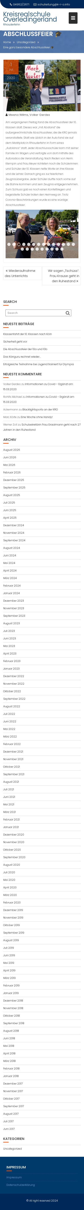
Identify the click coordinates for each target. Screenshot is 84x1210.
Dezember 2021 (13, 751)
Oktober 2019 (11, 925)
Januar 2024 (11, 593)
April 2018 (9, 1053)
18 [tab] (37, 249)
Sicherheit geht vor (15, 341)
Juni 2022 (9, 721)
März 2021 (9, 812)
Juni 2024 (9, 555)
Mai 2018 (8, 1046)
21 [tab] (53, 249)
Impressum (14, 1177)
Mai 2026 (9, 465)
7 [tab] (38, 244)
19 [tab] (42, 249)
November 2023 (13, 608)
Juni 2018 (9, 1038)
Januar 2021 (11, 827)
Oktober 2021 (11, 767)
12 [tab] (64, 244)
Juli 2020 (9, 872)
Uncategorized (12, 1149)
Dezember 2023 (13, 601)
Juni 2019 (9, 955)
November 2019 (13, 917)
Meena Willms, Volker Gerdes (29, 115)
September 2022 (14, 699)
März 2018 (9, 1061)
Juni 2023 (9, 638)
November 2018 (13, 1008)
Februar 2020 (12, 902)
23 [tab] (62, 249)
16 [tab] (27, 249)
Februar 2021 (11, 819)
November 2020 (13, 842)
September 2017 (13, 1106)
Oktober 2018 (11, 1015)
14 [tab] (74, 244)
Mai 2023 (9, 646)
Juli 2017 (8, 1121)
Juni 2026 (9, 457)
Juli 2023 (9, 631)
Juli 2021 (8, 789)
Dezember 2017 (13, 1083)
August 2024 (11, 548)
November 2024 (13, 533)
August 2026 (11, 450)
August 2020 (11, 865)
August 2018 (11, 1031)
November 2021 (13, 759)
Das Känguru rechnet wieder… (22, 356)
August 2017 (11, 1114)
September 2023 (14, 616)
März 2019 (9, 978)
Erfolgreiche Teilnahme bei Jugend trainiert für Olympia (38, 364)
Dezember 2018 (13, 1000)
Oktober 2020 (12, 850)
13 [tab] (69, 244)
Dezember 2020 (13, 834)
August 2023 (11, 623)
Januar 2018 (11, 1076)
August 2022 (11, 706)
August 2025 (11, 495)
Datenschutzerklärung (20, 1185)
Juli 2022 (9, 714)
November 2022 (13, 684)
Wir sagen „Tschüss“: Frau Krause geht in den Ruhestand (63, 276)
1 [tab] (9, 244)
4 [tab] (23, 244)
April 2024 (10, 570)
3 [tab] (18, 244)
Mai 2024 (9, 563)
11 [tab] (59, 244)
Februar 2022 (12, 744)
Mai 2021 (8, 804)
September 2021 (13, 774)
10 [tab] (54, 244)
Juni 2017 (9, 1129)
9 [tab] (48, 244)
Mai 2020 (9, 880)
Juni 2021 (9, 797)
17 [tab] (32, 249)
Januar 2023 (11, 668)
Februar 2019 (11, 985)
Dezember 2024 (13, 525)
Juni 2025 (9, 510)
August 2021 (11, 782)
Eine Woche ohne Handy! (37, 417)
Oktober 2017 (11, 1098)
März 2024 (10, 578)
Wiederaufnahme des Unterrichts (20, 273)
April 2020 (10, 887)
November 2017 (13, 1091)
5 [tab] (28, 244)
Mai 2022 (9, 729)
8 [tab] (43, 244)
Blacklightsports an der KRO (40, 409)
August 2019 (11, 940)
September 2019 (13, 933)
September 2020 (14, 857)
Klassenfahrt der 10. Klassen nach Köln (27, 334)
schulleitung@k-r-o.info (53, 4)
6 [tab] (33, 244)
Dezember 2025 (13, 480)
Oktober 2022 (12, 691)
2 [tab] (14, 244)
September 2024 (14, 540)
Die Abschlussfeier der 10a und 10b (25, 349)
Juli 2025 (9, 502)
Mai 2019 (8, 963)
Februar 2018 (11, 1068)
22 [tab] (57, 249)
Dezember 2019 (13, 910)
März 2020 (10, 895)
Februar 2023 (11, 661)
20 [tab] (47, 249)
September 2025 (14, 487)
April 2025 (10, 518)
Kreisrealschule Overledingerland (30, 16)
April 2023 (9, 653)
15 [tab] (22, 249)
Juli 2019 (8, 948)
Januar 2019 (11, 993)
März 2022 (10, 736)
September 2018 (13, 1023)
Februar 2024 (12, 585)
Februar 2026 (12, 472)
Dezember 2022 (13, 676)
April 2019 (9, 970)
